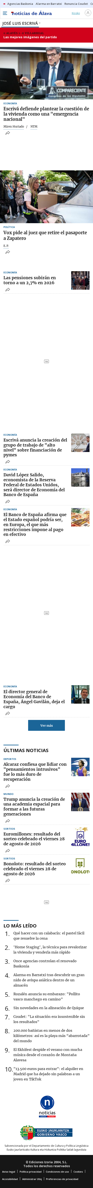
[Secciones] (5, 13)
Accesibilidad (10, 1179)
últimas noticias (25, 750)
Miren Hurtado (13, 126)
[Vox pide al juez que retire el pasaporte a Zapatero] (46, 196)
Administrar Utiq (32, 1179)
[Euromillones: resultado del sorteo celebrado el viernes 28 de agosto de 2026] (80, 836)
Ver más (46, 726)
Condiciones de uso (57, 1171)
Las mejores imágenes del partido (30, 37)
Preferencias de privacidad (62, 1179)
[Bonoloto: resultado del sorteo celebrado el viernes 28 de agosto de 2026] (80, 866)
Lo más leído (20, 925)
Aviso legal (8, 1171)
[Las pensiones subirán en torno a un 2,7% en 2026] (80, 280)
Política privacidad (31, 1171)
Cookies (78, 1171)
